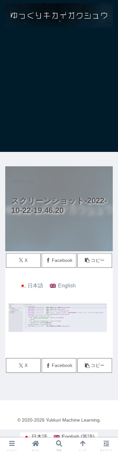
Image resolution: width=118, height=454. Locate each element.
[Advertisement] (59, 93)
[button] (94, 260)
